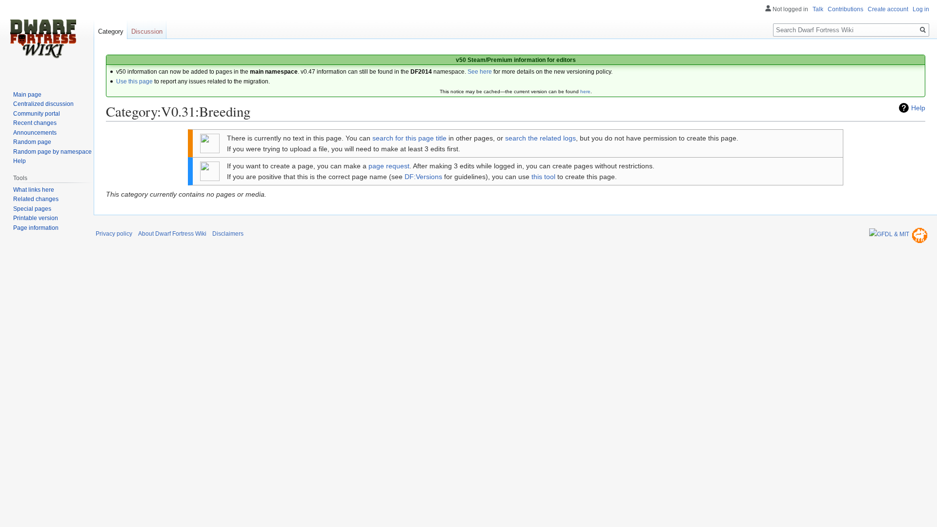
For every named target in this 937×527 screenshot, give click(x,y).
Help (918, 108)
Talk (818, 9)
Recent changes (35, 123)
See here (480, 72)
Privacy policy (114, 233)
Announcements (35, 132)
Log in (921, 9)
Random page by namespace (52, 151)
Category (110, 31)
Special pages (32, 208)
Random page (32, 142)
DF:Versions (423, 177)
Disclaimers (228, 233)
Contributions (845, 9)
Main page (27, 94)
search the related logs (540, 138)
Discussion (147, 31)
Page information (36, 227)
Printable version (35, 218)
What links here (33, 189)
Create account (888, 9)
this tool (543, 177)
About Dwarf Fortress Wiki (172, 233)
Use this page (134, 81)
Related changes (36, 199)
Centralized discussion (43, 104)
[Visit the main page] (43, 39)
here (585, 91)
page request (388, 166)
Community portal (36, 113)
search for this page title (409, 138)
